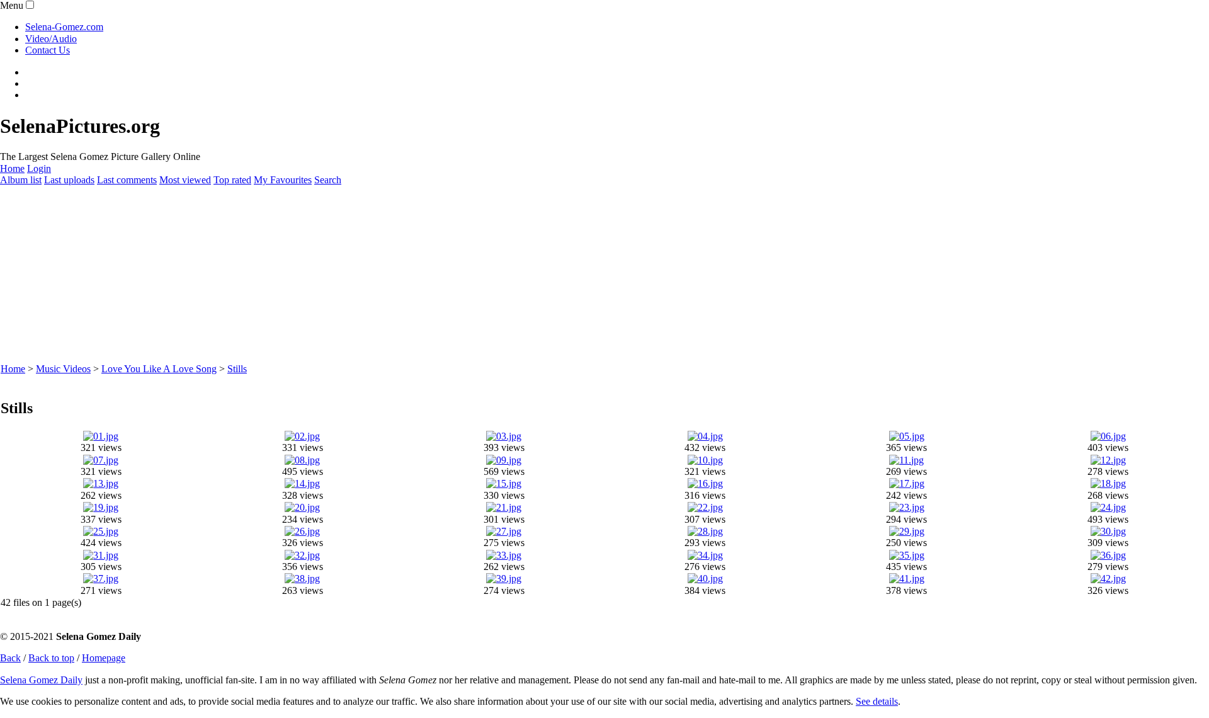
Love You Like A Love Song (159, 368)
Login (39, 168)
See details (877, 701)
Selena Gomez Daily (41, 680)
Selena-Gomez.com (64, 26)
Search (327, 179)
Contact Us (47, 50)
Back (10, 657)
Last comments (127, 179)
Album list (21, 179)
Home (12, 168)
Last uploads (69, 179)
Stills (237, 368)
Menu (11, 5)
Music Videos (63, 368)
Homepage (103, 657)
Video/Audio (51, 38)
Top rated (232, 179)
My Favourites (283, 179)
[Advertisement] (378, 274)
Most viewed (185, 179)
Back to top (51, 657)
